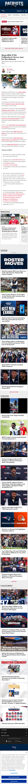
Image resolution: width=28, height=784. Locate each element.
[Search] (23, 11)
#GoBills (20, 195)
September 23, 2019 (8, 204)
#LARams (10, 195)
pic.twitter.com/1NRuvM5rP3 (10, 201)
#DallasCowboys (20, 194)
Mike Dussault (9, 69)
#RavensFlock (12, 194)
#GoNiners (5, 194)
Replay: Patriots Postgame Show (15, 21)
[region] (14, 767)
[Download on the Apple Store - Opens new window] (8, 741)
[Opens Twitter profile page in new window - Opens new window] (7, 72)
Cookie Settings (14, 773)
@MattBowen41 (14, 199)
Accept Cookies (14, 781)
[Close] (26, 752)
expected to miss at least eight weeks (15, 104)
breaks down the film (12, 144)
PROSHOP (19, 11)
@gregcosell (6, 199)
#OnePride (5, 197)
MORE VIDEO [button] (14, 581)
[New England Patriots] (14, 747)
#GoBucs (5, 195)
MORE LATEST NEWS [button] (14, 392)
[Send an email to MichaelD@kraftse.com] (10, 72)
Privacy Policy (12, 770)
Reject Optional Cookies (14, 777)
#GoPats (15, 195)
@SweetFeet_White (17, 159)
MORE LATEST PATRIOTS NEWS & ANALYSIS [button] (14, 48)
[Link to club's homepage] (3, 10)
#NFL (17, 192)
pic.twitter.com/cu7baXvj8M (10, 165)
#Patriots (8, 163)
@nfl (23, 175)
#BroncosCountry (16, 197)
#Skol (10, 197)
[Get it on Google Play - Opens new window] (18, 742)
